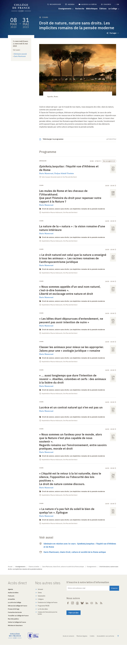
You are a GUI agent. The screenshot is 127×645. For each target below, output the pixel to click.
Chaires (107, 4)
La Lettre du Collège (14, 602)
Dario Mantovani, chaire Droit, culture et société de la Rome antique (75, 552)
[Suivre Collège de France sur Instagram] (72, 603)
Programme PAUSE (43, 606)
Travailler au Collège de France (18, 616)
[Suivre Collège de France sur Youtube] (91, 603)
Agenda (71, 4)
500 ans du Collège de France (17, 606)
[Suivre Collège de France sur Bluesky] (82, 603)
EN (118, 4)
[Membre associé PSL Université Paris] (33, 636)
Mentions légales (82, 636)
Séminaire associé (20, 54)
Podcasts (11, 596)
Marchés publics (13, 619)
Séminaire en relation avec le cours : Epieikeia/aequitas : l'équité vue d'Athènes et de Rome (80, 545)
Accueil (10, 567)
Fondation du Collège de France (47, 602)
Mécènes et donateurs (15, 625)
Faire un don (73, 613)
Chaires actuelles (33, 567)
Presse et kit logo (13, 609)
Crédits (92, 636)
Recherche (79, 9)
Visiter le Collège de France (17, 622)
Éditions (103, 9)
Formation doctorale (15, 612)
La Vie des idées (43, 609)
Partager (113, 33)
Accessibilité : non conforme (105, 636)
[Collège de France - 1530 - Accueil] (21, 7)
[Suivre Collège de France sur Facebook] (67, 603)
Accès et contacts (68, 636)
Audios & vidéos (89, 4)
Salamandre (41, 596)
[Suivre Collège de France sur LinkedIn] (87, 603)
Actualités (11, 599)
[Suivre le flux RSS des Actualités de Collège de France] (96, 603)
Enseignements (91, 567)
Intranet (40, 589)
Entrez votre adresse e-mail (76, 588)
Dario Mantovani (20, 56)
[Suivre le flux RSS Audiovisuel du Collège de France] (101, 603)
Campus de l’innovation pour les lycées (47, 613)
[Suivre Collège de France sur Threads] (77, 603)
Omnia (40, 592)
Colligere (41, 599)
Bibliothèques (92, 9)
